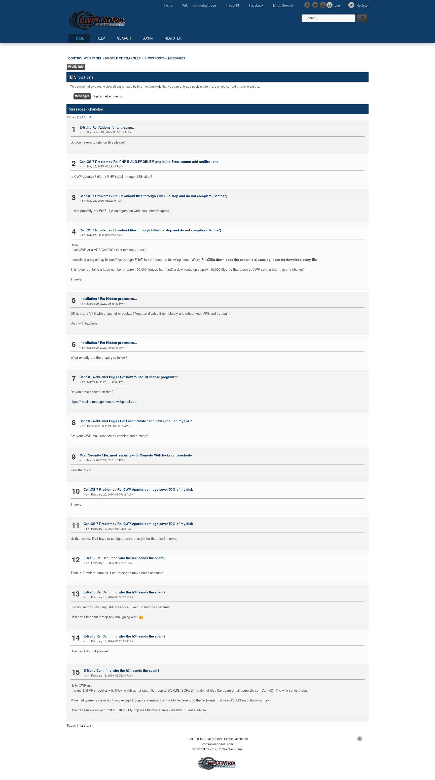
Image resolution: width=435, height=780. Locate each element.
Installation (88, 298)
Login (338, 5)
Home (168, 5)
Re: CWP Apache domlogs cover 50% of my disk (155, 489)
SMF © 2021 (214, 738)
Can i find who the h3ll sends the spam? (127, 670)
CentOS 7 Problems (95, 161)
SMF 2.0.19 (195, 738)
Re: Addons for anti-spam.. (113, 127)
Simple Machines (236, 738)
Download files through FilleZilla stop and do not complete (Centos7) (167, 230)
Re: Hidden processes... (118, 298)
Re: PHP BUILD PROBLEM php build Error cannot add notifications (165, 161)
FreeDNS (232, 5)
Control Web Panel (108, 19)
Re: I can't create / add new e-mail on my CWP (156, 420)
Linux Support (283, 5)
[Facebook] (307, 5)
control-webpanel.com (217, 744)
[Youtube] (323, 5)
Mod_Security (90, 455)
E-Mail (84, 127)
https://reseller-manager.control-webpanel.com (103, 401)
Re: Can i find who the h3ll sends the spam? (130, 557)
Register (362, 5)
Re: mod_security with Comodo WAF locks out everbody (148, 455)
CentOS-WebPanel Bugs (98, 376)
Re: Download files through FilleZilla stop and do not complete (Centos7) (170, 195)
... (87, 117)
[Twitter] (315, 5)
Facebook (256, 5)
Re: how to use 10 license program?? (149, 376)
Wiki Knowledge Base (199, 5)
